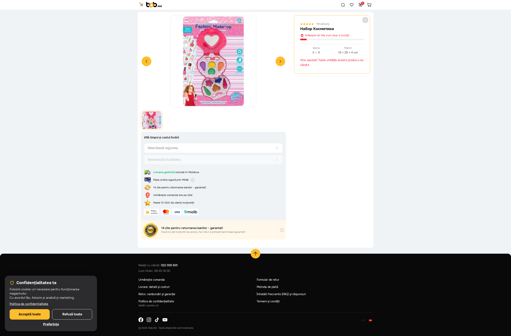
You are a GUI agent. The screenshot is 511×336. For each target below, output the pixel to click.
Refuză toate (72, 314)
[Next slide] (280, 61)
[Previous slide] (146, 61)
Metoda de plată (267, 287)
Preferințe (51, 324)
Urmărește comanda (151, 280)
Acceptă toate (30, 314)
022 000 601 (169, 265)
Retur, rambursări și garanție (156, 294)
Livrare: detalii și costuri (154, 287)
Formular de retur (268, 280)
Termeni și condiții (268, 301)
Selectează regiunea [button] (162, 148)
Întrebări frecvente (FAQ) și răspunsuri (281, 294)
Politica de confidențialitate (156, 301)
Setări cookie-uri (148, 305)
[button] (343, 5)
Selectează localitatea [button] (164, 159)
